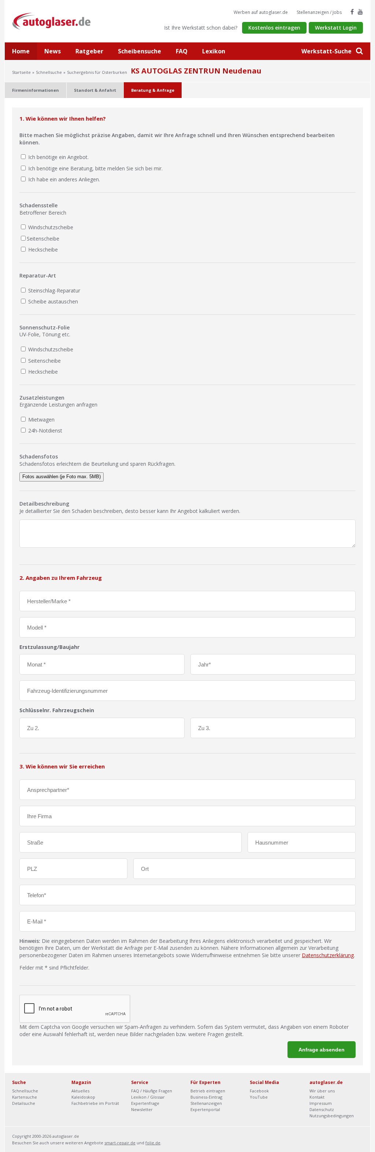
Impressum (320, 1103)
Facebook (259, 1091)
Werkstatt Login (336, 27)
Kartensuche (24, 1097)
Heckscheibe (42, 249)
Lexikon (213, 51)
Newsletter (142, 1109)
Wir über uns (322, 1091)
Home (21, 51)
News (52, 51)
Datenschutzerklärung (328, 955)
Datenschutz (321, 1109)
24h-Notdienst (44, 430)
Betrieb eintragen (207, 1091)
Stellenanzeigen (206, 1103)
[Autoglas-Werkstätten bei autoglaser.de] (57, 20)
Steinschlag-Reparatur (53, 290)
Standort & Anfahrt (95, 90)
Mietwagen (41, 419)
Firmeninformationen (35, 90)
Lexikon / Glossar (148, 1097)
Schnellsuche (49, 72)
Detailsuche (23, 1103)
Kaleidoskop (83, 1097)
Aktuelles (80, 1091)
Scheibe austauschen (52, 301)
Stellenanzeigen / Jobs (319, 12)
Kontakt (316, 1097)
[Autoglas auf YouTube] (360, 12)
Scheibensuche (139, 51)
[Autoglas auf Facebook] (352, 12)
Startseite (21, 72)
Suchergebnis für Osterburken (97, 72)
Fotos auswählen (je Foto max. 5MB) (61, 476)
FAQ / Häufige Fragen (151, 1091)
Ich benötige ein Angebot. (58, 157)
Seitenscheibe (43, 238)
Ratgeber (89, 51)
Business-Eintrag (206, 1097)
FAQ (182, 51)
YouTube (259, 1097)
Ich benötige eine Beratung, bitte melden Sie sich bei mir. (95, 168)
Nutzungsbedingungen (331, 1115)
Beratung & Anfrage (152, 90)
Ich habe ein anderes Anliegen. (64, 179)
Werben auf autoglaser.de (261, 12)
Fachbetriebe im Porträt (95, 1103)
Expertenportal (205, 1109)
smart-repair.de (119, 1142)
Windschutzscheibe (50, 227)
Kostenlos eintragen (274, 27)
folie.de (152, 1142)
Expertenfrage (145, 1103)
